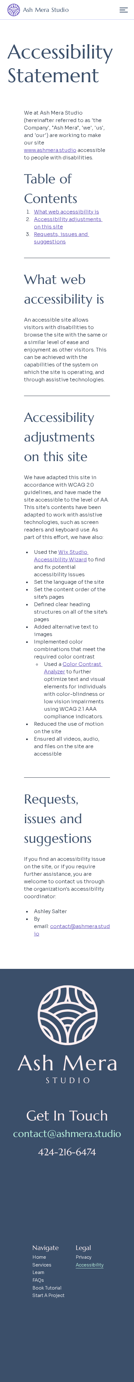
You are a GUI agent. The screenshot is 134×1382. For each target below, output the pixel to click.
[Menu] (123, 9)
